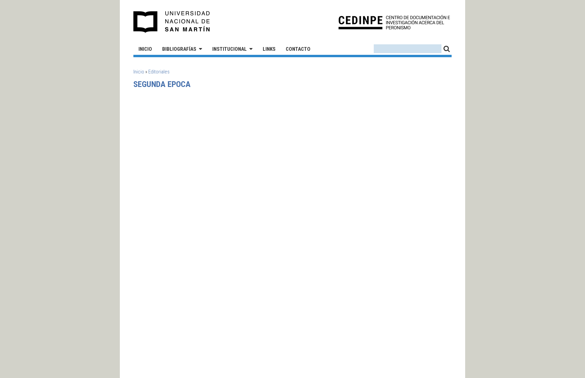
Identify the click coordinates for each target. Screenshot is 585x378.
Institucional (229, 49)
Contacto (298, 49)
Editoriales (159, 72)
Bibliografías (179, 49)
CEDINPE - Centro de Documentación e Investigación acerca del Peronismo (394, 22)
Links (269, 49)
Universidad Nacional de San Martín (171, 22)
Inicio (145, 49)
